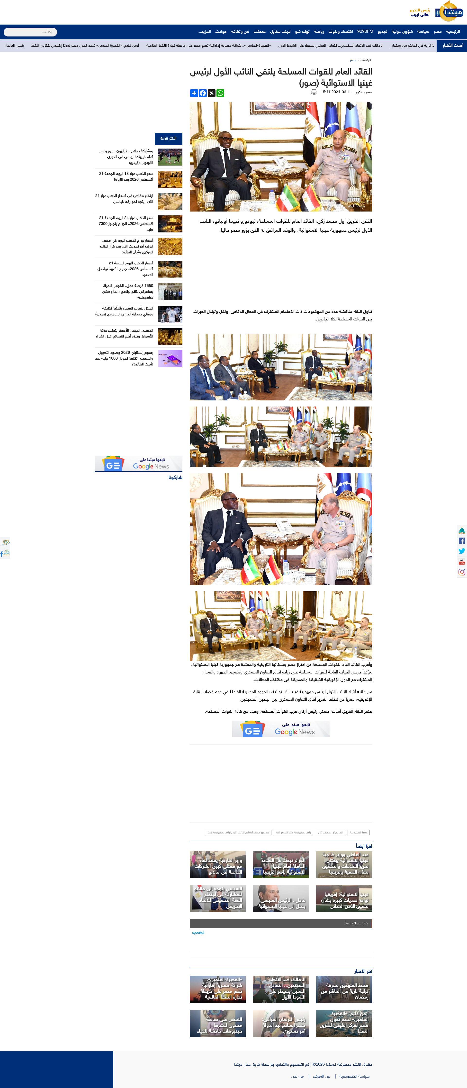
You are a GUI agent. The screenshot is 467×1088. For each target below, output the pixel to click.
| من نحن (302, 1076)
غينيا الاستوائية (358, 832)
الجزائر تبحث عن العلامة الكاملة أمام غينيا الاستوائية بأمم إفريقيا (283, 866)
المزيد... (204, 32)
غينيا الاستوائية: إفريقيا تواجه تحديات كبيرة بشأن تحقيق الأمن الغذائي (344, 900)
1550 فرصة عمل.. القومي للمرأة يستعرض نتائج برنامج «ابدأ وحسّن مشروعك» (127, 292)
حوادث (221, 32)
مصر (438, 32)
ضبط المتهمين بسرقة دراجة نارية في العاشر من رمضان (344, 991)
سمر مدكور (364, 92)
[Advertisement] (91, 11)
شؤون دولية (402, 32)
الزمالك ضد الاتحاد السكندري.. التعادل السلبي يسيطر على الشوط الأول (409, 46)
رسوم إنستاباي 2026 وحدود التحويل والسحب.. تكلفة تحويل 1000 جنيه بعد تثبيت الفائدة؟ (124, 359)
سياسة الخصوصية (356, 1076)
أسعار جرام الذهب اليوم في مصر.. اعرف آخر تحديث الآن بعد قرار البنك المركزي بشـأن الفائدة (126, 247)
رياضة (319, 32)
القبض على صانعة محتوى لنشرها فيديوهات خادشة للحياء (219, 1025)
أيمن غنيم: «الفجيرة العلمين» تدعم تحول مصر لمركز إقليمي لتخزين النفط (164, 46)
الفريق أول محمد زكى (330, 832)
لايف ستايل (280, 32)
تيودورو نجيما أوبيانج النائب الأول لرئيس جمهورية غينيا (238, 832)
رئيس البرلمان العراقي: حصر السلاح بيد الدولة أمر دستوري (60, 46)
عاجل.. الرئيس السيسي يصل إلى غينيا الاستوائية (282, 903)
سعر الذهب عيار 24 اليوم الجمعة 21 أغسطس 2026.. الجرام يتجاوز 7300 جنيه (126, 224)
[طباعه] (314, 92)
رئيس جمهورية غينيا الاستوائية (293, 832)
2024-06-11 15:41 (336, 92)
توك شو (302, 32)
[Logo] (417, 11)
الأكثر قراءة (169, 138)
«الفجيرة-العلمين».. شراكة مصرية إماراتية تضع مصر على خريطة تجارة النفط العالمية (287, 46)
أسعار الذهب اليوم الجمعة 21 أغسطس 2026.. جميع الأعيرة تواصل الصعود (125, 269)
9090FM (365, 32)
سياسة (423, 32)
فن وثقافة (240, 32)
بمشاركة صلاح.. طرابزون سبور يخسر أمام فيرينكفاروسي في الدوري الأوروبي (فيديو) (126, 157)
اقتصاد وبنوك (341, 32)
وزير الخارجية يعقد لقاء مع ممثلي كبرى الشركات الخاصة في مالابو (218, 866)
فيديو (382, 32)
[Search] (6, 29)
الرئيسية (453, 32)
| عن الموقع (326, 1076)
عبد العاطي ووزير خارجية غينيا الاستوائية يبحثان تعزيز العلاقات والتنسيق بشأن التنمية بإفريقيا (345, 863)
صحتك (260, 32)
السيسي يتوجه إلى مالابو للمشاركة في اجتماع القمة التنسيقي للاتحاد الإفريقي (218, 897)
